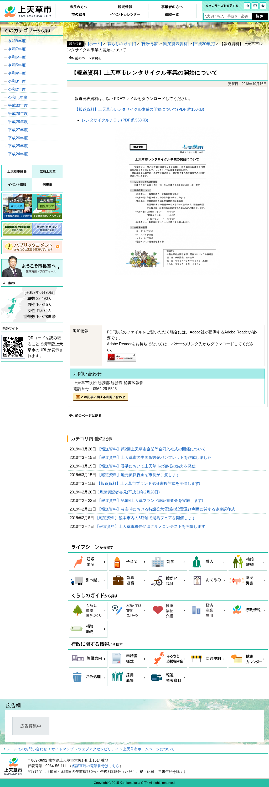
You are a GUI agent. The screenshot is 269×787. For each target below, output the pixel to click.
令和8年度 (17, 41)
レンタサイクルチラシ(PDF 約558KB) (115, 120)
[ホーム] (95, 43)
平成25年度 (18, 145)
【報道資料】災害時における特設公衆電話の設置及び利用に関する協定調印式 (166, 509)
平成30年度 (18, 105)
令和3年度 (17, 81)
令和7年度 (17, 49)
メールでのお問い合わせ (27, 749)
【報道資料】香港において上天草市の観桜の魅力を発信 (147, 466)
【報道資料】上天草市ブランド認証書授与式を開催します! (149, 483)
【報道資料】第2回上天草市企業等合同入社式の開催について (152, 449)
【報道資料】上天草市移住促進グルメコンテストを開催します (150, 526)
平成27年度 (18, 129)
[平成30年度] (204, 43)
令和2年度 (17, 89)
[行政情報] (149, 43)
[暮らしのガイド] (121, 43)
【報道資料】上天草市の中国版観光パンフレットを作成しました (155, 457)
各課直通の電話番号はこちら (96, 766)
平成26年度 (18, 138)
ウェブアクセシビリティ (98, 749)
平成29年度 (18, 113)
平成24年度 (18, 154)
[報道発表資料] (176, 43)
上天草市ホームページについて (148, 749)
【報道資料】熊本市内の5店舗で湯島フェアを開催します (146, 517)
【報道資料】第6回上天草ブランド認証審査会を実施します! (150, 500)
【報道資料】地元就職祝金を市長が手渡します (139, 474)
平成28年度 (18, 121)
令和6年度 (17, 57)
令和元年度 (18, 97)
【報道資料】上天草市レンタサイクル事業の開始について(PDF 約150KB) (139, 109)
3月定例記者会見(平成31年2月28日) (129, 492)
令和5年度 (17, 65)
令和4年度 (17, 73)
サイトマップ (62, 749)
